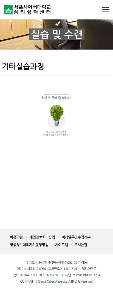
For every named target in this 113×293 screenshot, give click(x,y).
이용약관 (16, 237)
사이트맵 (61, 245)
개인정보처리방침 (42, 237)
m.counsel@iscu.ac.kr (86, 275)
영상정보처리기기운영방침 (29, 245)
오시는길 (80, 245)
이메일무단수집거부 (76, 237)
